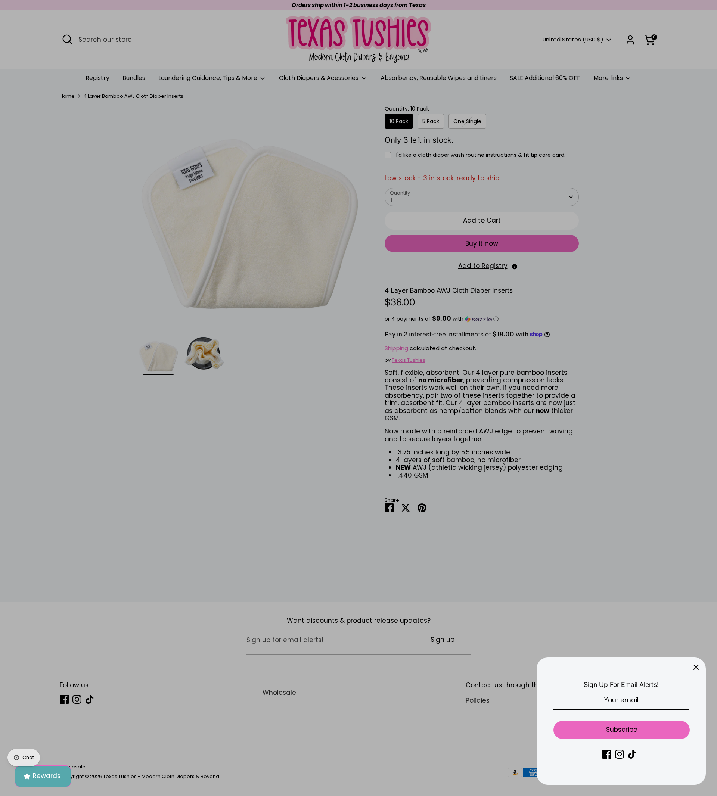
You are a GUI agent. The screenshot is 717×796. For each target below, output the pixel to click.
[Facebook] (606, 754)
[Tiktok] (632, 754)
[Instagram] (619, 754)
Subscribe (621, 729)
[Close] (696, 667)
